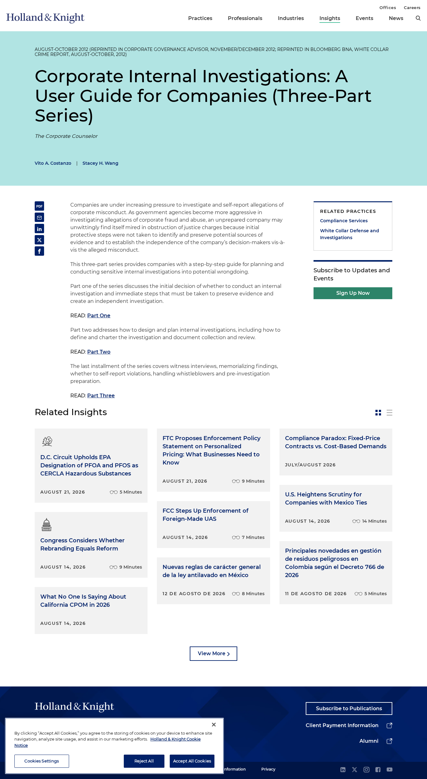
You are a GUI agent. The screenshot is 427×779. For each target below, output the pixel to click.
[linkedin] (342, 770)
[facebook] (377, 770)
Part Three (101, 396)
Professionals (245, 18)
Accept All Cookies (192, 760)
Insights (329, 18)
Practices (200, 18)
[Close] (214, 724)
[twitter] (354, 770)
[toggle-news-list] (389, 412)
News (396, 18)
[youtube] (389, 770)
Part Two (98, 352)
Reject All (144, 760)
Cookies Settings (41, 760)
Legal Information (229, 769)
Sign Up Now (353, 293)
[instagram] (366, 770)
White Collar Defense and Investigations (349, 234)
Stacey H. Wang (100, 163)
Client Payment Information (342, 725)
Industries (291, 18)
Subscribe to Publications (349, 708)
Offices (387, 7)
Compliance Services (344, 221)
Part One (98, 316)
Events (364, 18)
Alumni (369, 741)
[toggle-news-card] (378, 412)
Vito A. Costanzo (53, 163)
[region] (114, 746)
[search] (418, 18)
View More (211, 653)
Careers (412, 7)
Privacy (268, 769)
